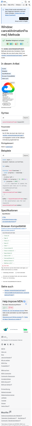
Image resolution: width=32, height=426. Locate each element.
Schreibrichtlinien (6, 379)
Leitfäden (4, 398)
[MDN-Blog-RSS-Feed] (13, 344)
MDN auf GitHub (6, 384)
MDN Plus (4, 363)
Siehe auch (5, 78)
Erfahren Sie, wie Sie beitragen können (13, 310)
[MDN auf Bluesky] (5, 344)
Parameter (5, 127)
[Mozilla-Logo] (6, 412)
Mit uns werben (5, 360)
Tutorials (3, 400)
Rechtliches (21, 418)
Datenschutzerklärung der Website (11, 415)
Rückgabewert (7, 143)
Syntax (4, 68)
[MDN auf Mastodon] (10, 344)
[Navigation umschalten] (29, 2)
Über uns (3, 352)
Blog (2, 355)
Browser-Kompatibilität (8, 76)
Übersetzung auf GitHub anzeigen (12, 317)
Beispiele (4, 71)
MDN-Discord (5, 382)
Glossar (3, 403)
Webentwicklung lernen (7, 395)
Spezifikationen (6, 73)
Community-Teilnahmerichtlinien (10, 420)
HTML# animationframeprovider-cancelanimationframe (9, 219)
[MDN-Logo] (4, 337)
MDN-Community (6, 373)
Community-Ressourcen (8, 376)
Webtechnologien (6, 392)
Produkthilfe (4, 366)
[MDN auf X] (8, 344)
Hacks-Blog (4, 406)
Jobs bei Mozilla (5, 357)
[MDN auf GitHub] (2, 344)
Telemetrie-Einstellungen (8, 418)
